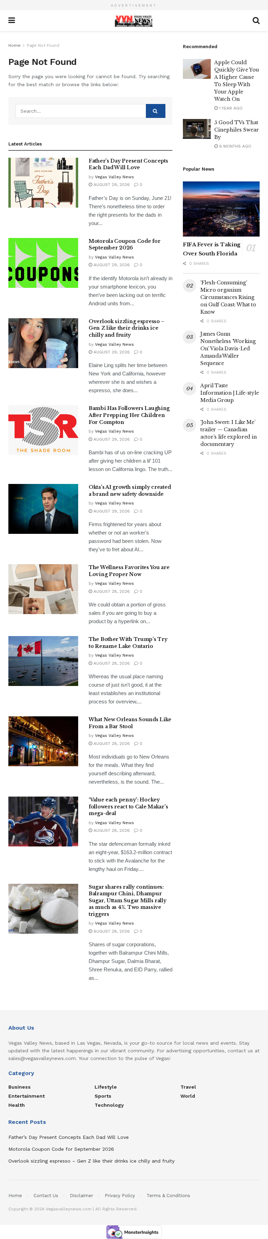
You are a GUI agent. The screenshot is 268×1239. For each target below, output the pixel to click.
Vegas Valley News (114, 176)
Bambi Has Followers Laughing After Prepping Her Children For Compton (129, 415)
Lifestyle (106, 1087)
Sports (103, 1096)
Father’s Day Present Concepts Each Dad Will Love (128, 164)
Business (19, 1087)
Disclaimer (81, 1195)
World (187, 1096)
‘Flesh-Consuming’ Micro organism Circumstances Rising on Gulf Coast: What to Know (228, 297)
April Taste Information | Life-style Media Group (229, 392)
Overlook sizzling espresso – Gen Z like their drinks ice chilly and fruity (126, 328)
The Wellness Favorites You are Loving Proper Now (129, 570)
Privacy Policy (120, 1195)
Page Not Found (43, 45)
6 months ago (234, 146)
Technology (109, 1105)
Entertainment (26, 1096)
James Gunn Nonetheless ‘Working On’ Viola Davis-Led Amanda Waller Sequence (227, 348)
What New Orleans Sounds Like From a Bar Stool (130, 723)
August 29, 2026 (111, 184)
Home (14, 45)
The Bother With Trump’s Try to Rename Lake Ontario (128, 642)
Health (16, 1105)
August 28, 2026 (111, 591)
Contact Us (46, 1195)
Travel (188, 1087)
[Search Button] (155, 111)
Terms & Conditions (168, 1195)
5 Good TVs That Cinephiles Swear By (236, 129)
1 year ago (230, 108)
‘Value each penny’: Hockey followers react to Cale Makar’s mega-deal (128, 806)
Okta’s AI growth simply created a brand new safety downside (130, 490)
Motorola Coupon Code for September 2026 (124, 244)
